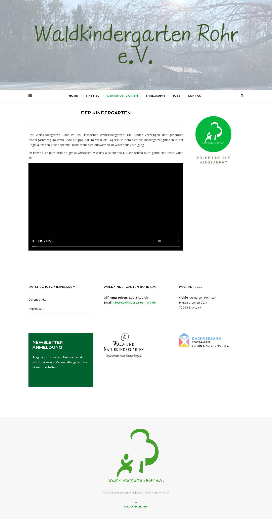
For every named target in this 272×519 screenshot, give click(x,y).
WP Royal (163, 492)
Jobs (176, 95)
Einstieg (93, 95)
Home (73, 95)
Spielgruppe (155, 95)
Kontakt (195, 95)
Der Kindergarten (122, 95)
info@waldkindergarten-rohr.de (134, 302)
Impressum (36, 309)
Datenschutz (37, 299)
